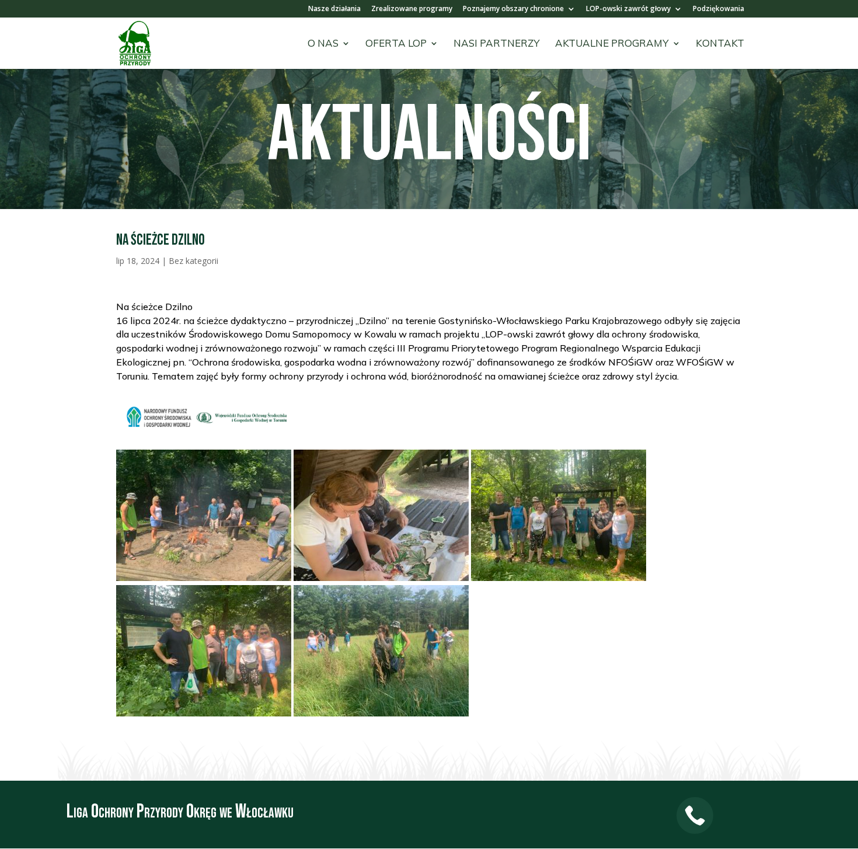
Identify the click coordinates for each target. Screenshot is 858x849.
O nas (323, 44)
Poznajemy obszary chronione (513, 9)
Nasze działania (334, 9)
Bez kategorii (193, 260)
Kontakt (720, 44)
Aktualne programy (612, 44)
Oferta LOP (396, 44)
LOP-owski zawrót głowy (628, 9)
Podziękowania (718, 9)
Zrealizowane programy (411, 9)
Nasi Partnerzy (497, 44)
